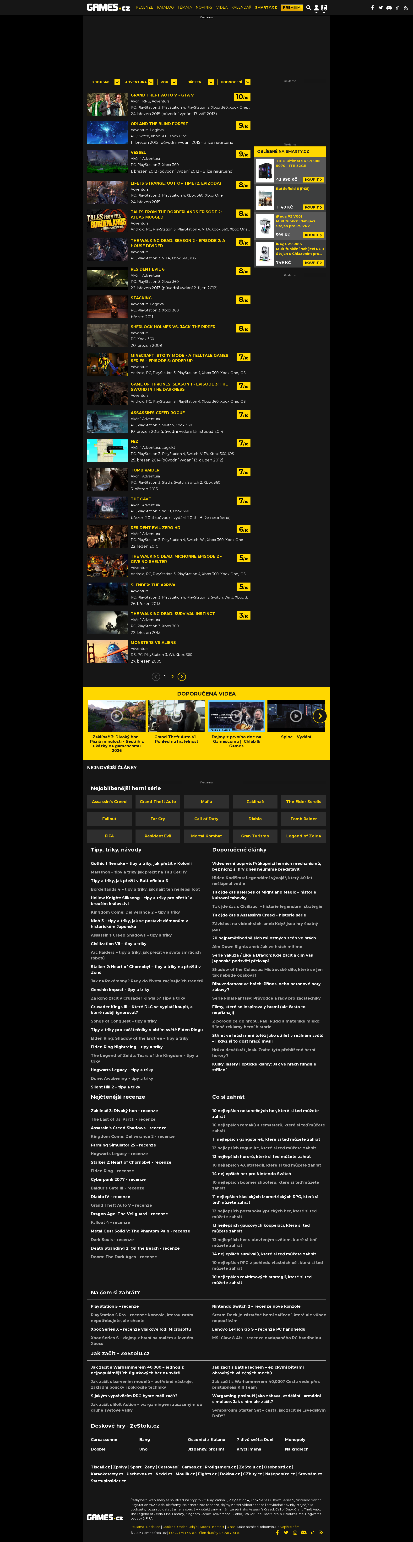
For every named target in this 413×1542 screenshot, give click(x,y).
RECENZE (144, 7)
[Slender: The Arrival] (107, 594)
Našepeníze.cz (280, 1474)
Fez (134, 441)
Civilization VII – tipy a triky (119, 944)
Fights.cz (207, 1474)
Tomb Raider (145, 470)
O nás (231, 1527)
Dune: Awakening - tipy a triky (122, 1078)
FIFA (109, 836)
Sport (135, 1467)
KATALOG (165, 7)
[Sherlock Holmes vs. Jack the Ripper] (107, 335)
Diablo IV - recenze (110, 1196)
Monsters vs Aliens (153, 642)
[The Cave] (107, 508)
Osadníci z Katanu (206, 1439)
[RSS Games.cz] (405, 7)
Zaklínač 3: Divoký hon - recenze (124, 1110)
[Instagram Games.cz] (295, 1532)
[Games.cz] (108, 7)
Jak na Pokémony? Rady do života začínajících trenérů (147, 981)
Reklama (137, 1527)
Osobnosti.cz (277, 1467)
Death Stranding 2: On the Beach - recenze (135, 1248)
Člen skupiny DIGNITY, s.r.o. (219, 1533)
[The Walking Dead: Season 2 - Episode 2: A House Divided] (107, 249)
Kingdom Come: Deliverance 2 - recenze (133, 1136)
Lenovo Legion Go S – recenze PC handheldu (258, 1329)
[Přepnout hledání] (309, 7)
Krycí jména (249, 1449)
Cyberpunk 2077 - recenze (118, 1179)
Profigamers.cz (220, 1467)
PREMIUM (292, 7)
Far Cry (158, 819)
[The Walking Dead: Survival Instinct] (107, 622)
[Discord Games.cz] (389, 7)
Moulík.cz (185, 1474)
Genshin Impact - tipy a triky (120, 989)
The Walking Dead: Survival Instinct (173, 613)
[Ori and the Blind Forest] (107, 132)
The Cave (141, 499)
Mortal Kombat (206, 836)
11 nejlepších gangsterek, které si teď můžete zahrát (266, 1139)
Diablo (255, 819)
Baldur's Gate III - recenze (117, 1188)
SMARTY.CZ (266, 7)
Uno (143, 1449)
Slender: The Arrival (154, 585)
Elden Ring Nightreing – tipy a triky (127, 1047)
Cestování (168, 1467)
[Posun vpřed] (320, 716)
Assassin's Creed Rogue (158, 413)
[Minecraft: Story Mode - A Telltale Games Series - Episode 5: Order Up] (107, 364)
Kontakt (218, 1527)
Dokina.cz (230, 1474)
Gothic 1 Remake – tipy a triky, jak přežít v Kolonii (141, 863)
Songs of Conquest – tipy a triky (124, 1021)
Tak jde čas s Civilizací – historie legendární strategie (267, 906)
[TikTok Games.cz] (397, 7)
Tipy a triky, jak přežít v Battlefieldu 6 (129, 880)
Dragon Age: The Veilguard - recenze (129, 1214)
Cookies (169, 1527)
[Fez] (107, 450)
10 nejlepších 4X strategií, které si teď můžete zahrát (266, 1165)
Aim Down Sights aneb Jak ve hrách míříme (257, 946)
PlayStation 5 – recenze (115, 1306)
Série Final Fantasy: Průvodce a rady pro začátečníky (266, 998)
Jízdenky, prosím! (206, 1449)
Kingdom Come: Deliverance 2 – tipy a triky (135, 912)
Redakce (153, 1527)
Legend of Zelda (303, 836)
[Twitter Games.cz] (380, 7)
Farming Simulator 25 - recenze (123, 1145)
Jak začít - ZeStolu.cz (120, 1353)
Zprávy (120, 1467)
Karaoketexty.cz (107, 1474)
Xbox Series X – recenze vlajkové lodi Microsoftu (141, 1329)
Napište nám (289, 1527)
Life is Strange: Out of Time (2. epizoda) (176, 183)
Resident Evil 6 (148, 269)
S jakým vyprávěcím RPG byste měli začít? (134, 1396)
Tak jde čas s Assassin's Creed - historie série (259, 915)
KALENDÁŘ (241, 7)
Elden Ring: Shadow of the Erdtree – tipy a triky (140, 1038)
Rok (164, 82)
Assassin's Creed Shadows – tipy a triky (131, 935)
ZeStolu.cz (250, 1467)
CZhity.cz (252, 1474)
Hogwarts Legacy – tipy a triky (122, 1070)
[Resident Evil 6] (107, 278)
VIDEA (222, 7)
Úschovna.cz (139, 1474)
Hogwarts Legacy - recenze (119, 1153)
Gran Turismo (255, 836)
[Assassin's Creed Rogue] (107, 421)
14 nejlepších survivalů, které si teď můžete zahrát (264, 1254)
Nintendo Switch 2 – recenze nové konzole (256, 1306)
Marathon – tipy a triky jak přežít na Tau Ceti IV (139, 872)
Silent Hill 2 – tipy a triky (115, 1087)
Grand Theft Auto (158, 801)
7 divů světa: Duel (255, 1439)
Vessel (138, 152)
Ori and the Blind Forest (159, 124)
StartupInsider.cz (108, 1481)
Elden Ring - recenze (112, 1171)
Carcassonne (104, 1439)
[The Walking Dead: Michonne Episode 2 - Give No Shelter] (107, 565)
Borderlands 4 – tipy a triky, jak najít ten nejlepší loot (145, 889)
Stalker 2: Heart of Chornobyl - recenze (131, 1162)
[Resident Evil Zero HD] (107, 536)
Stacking (141, 298)
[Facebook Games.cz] (372, 7)
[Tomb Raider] (107, 479)
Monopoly (295, 1439)
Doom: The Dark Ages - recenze (124, 1257)
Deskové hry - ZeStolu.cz (125, 1426)
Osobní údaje (187, 1527)
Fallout (109, 819)
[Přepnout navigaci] (316, 7)
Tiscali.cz (100, 1467)
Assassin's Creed (109, 801)
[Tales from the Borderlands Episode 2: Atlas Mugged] (107, 220)
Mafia (206, 801)
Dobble (98, 1449)
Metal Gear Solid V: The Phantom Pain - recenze (140, 1231)
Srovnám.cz (310, 1474)
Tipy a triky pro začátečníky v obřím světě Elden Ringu (147, 1030)
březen (194, 82)
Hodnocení (231, 82)
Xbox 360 (100, 82)
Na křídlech (297, 1449)
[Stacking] (107, 306)
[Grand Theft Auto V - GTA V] (107, 104)
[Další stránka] (182, 677)
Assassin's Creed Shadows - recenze (129, 1128)
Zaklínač (255, 801)
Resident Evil (158, 836)
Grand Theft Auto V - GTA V (162, 95)
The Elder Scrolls (303, 801)
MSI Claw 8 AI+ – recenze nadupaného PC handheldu (266, 1338)
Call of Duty (206, 819)
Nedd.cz (164, 1474)
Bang (144, 1439)
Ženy (150, 1467)
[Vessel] (107, 161)
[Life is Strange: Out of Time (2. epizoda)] (107, 192)
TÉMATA (185, 7)
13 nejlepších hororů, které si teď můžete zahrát (261, 1156)
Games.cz (192, 1467)
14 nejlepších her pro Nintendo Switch (251, 1174)
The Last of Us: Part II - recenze (123, 1119)
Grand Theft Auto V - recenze (121, 1205)
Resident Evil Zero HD (155, 527)
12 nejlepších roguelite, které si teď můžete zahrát (264, 1148)
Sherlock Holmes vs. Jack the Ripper (173, 327)
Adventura (136, 82)
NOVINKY (204, 7)
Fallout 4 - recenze (110, 1222)
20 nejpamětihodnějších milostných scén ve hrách (264, 938)
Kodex (205, 1527)
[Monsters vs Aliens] (107, 651)
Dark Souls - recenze (112, 1239)
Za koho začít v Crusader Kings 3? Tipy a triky (138, 998)
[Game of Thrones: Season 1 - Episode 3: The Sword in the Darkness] (107, 393)
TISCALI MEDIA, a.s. (183, 1533)
